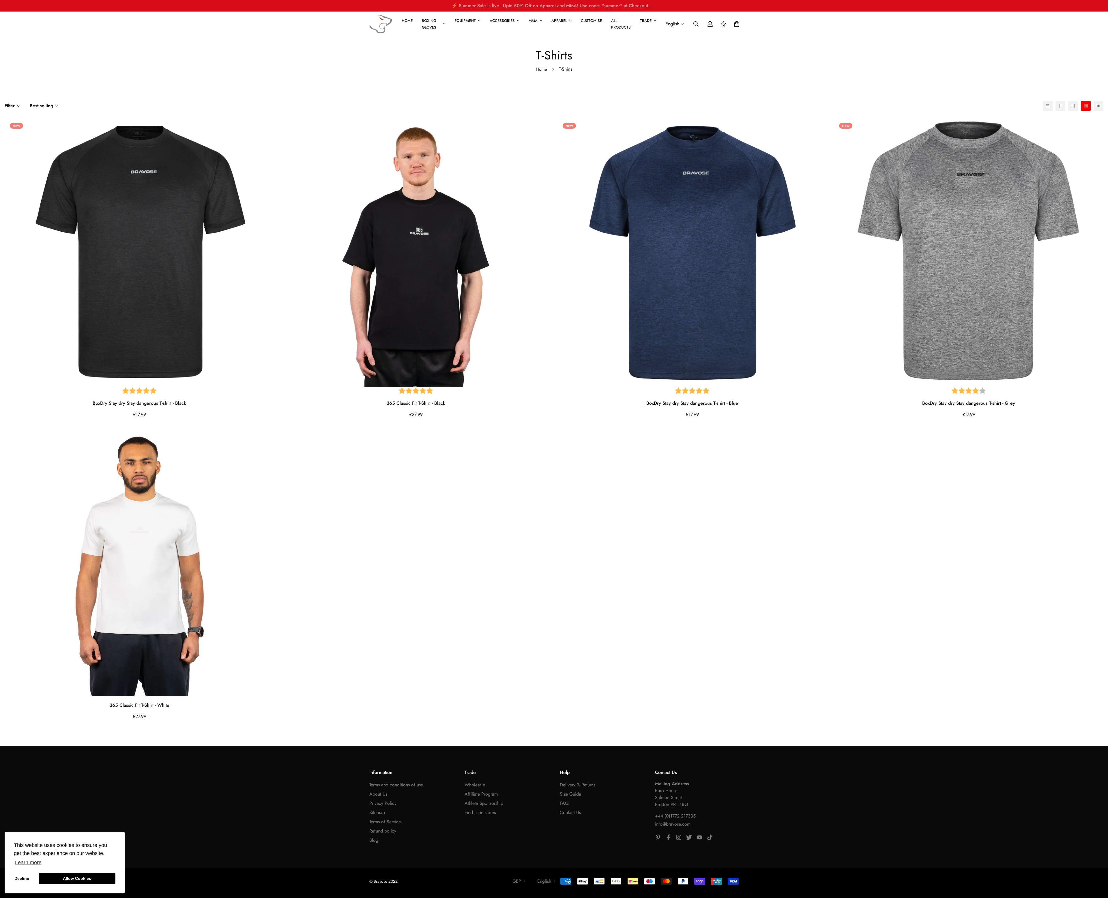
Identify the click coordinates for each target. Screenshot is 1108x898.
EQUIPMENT (465, 20)
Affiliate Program (481, 794)
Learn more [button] (28, 862)
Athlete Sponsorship (484, 803)
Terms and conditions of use (396, 784)
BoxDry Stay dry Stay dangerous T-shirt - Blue (692, 403)
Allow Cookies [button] (77, 878)
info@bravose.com (672, 824)
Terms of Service (385, 821)
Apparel (559, 20)
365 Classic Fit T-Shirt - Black (416, 403)
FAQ (564, 803)
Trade (646, 20)
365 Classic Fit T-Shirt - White (139, 705)
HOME (407, 20)
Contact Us (570, 812)
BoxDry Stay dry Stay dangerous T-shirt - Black (139, 403)
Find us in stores (480, 812)
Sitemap (377, 812)
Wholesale (475, 784)
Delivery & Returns (577, 784)
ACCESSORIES (502, 20)
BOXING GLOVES (429, 24)
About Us (378, 794)
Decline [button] (21, 878)
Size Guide (570, 794)
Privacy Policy (382, 803)
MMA (533, 20)
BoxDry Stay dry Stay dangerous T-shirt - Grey (968, 403)
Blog (373, 840)
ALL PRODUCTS (621, 24)
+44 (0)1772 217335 (675, 816)
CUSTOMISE (591, 20)
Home (541, 69)
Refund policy (382, 831)
